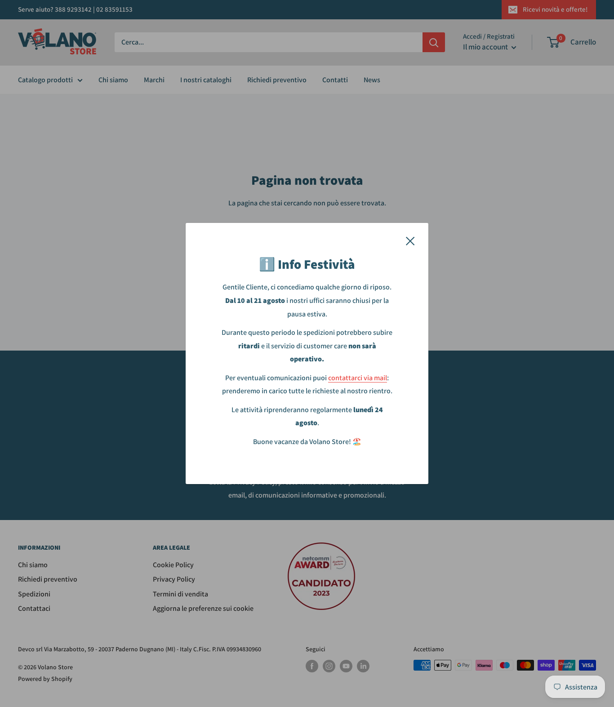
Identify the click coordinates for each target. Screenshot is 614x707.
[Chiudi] (410, 240)
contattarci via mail (357, 377)
